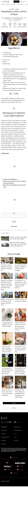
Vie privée (3, 440)
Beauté (8, 4)
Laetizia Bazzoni (17, 18)
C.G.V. (15, 437)
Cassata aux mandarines (10, 179)
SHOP (16, 1)
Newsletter (23, 1)
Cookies (16, 440)
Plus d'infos (17, 451)
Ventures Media (5, 437)
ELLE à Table (20, 4)
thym (22, 78)
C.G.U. (15, 433)
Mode (3, 4)
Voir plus (14, 403)
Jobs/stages (17, 427)
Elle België (4, 430)
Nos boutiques (18, 430)
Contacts (3, 433)
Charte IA (3, 444)
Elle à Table (6, 17)
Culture (13, 4)
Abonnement (4, 427)
